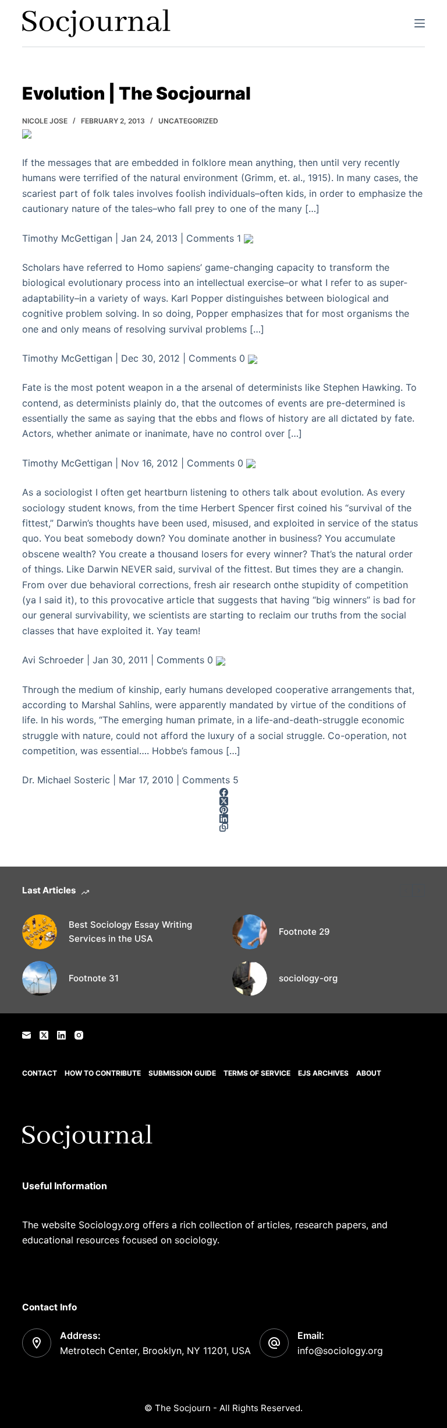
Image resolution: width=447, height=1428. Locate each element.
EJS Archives (323, 1073)
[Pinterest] (223, 809)
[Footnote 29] (249, 931)
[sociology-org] (249, 978)
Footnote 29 (304, 931)
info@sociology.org (340, 1350)
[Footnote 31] (39, 978)
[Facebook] (223, 792)
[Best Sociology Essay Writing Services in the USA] (39, 931)
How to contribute (103, 1073)
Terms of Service (257, 1073)
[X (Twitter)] (223, 801)
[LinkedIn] (223, 818)
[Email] (26, 1035)
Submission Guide (182, 1073)
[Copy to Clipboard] (223, 827)
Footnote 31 (94, 978)
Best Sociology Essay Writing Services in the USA (130, 932)
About (368, 1073)
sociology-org (308, 978)
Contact (39, 1073)
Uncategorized (188, 120)
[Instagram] (78, 1035)
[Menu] (419, 23)
